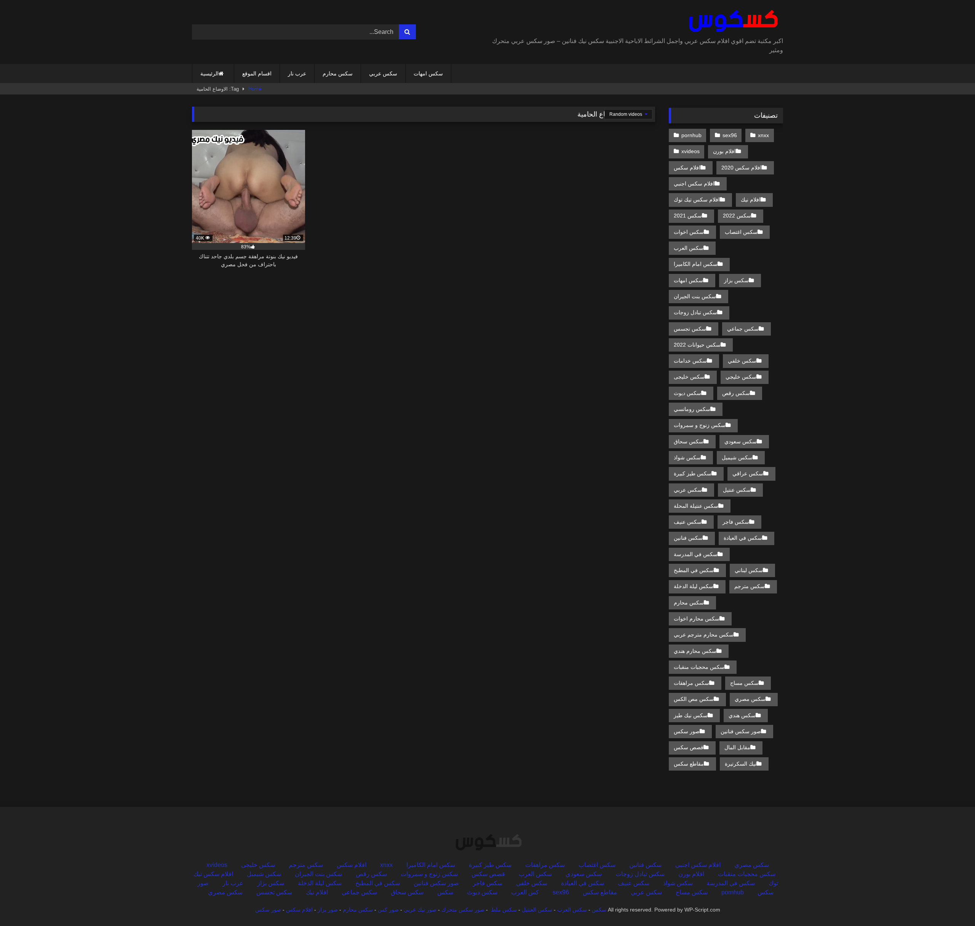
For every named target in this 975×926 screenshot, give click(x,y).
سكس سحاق (688, 441)
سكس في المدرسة (696, 554)
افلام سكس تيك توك (697, 200)
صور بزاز (328, 910)
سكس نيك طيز (691, 715)
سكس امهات (428, 73)
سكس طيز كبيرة (692, 473)
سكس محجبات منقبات (699, 667)
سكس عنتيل (737, 490)
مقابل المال (737, 747)
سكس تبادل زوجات (695, 312)
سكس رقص (736, 393)
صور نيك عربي (420, 910)
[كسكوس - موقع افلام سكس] (732, 21)
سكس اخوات (689, 232)
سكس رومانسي (692, 409)
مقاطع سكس (689, 764)
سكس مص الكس (694, 699)
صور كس (388, 910)
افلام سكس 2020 (741, 168)
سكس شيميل (737, 457)
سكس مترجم (749, 586)
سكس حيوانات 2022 (697, 345)
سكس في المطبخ (694, 570)
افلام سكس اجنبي (694, 184)
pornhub (691, 135)
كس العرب (525, 892)
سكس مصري (750, 699)
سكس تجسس (690, 329)
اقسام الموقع (257, 73)
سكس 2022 (737, 216)
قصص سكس (688, 747)
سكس (445, 892)
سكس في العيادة (743, 538)
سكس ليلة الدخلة (693, 586)
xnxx (763, 135)
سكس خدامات (690, 361)
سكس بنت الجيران (695, 296)
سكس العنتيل (537, 910)
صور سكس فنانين (741, 731)
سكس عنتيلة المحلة (696, 506)
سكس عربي (383, 73)
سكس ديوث (687, 393)
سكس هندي (742, 715)
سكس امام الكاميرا (696, 264)
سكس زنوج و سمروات (700, 425)
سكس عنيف (688, 522)
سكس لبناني (749, 570)
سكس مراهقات (691, 683)
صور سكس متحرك (462, 910)
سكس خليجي (741, 377)
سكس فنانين (688, 538)
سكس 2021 (688, 216)
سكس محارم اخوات (696, 619)
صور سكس (687, 731)
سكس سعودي (740, 441)
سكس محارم (338, 73)
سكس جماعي (743, 329)
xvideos (690, 151)
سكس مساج (744, 683)
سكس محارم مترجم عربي (704, 635)
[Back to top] (951, 903)
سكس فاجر (735, 522)
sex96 (729, 135)
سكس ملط (504, 910)
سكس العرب (688, 248)
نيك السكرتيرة (740, 764)
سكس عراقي (747, 473)
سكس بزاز (736, 280)
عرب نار (297, 73)
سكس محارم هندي (695, 651)
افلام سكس (687, 168)
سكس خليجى (689, 377)
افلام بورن (724, 151)
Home (254, 89)
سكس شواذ (687, 457)
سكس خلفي (742, 361)
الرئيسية (209, 73)
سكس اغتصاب (741, 232)
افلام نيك (751, 200)
